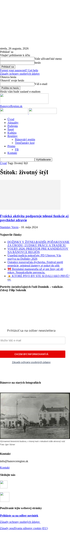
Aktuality (12, 122)
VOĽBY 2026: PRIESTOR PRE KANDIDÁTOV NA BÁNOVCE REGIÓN (37, 250)
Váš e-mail (41, 84)
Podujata (12, 126)
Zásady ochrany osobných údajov (20, 521)
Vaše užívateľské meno (48, 58)
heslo (38, 62)
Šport (10, 129)
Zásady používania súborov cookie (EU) (24, 528)
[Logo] (14, 112)
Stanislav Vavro (9, 227)
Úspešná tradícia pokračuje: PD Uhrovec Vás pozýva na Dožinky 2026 (34, 257)
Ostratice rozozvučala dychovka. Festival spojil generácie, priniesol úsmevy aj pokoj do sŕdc (35, 264)
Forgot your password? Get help (19, 70)
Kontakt (12, 152)
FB (17, 149)
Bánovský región (25, 139)
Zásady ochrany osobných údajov (20, 73)
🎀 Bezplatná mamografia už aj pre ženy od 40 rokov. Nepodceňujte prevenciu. (35, 270)
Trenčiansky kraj (25, 142)
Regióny (12, 136)
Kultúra (11, 132)
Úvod (10, 119)
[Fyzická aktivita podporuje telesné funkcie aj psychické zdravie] (30, 208)
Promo (11, 146)
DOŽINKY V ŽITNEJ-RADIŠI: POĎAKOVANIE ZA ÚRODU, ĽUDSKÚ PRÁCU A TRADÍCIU (38, 243)
